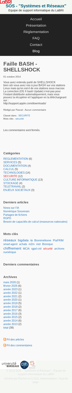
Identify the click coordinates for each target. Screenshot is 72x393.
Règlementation (36, 32)
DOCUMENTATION (15, 165)
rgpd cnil (36, 248)
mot (38, 244)
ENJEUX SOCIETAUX (16, 190)
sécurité (19, 118)
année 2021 (10, 296)
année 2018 (10, 306)
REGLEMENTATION (15, 158)
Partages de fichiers (15, 214)
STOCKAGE (10, 183)
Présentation (36, 25)
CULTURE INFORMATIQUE (20, 179)
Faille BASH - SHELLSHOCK (21, 67)
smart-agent (10, 244)
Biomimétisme (42, 240)
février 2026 (10, 285)
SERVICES (10, 162)
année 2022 (10, 292)
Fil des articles (15, 339)
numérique (9, 252)
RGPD (7, 218)
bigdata (23, 240)
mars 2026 (9, 282)
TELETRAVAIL (12, 186)
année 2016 (10, 313)
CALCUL (8, 169)
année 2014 (10, 320)
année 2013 (10, 324)
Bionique (47, 244)
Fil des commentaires (19, 345)
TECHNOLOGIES (14, 172)
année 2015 (10, 317)
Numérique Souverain (16, 211)
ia (31, 240)
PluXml (22, 378)
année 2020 (10, 299)
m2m (31, 244)
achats (23, 244)
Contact (36, 45)
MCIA (26, 248)
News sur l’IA (11, 207)
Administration (48, 378)
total (6, 327)
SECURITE (24, 115)
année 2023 (10, 289)
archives (59, 248)
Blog (36, 51)
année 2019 (10, 303)
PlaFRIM (58, 240)
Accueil (36, 19)
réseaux (9, 240)
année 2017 (10, 310)
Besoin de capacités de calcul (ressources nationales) (35, 221)
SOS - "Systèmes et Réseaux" (36, 5)
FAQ (36, 38)
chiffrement (12, 248)
